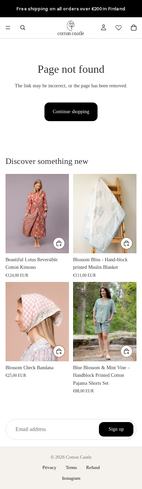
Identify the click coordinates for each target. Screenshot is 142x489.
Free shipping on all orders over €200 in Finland (71, 8)
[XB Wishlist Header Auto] (118, 27)
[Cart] (133, 27)
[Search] (22, 27)
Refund (93, 467)
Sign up (116, 429)
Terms (71, 467)
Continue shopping (71, 111)
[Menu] (8, 28)
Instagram (71, 478)
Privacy (49, 467)
